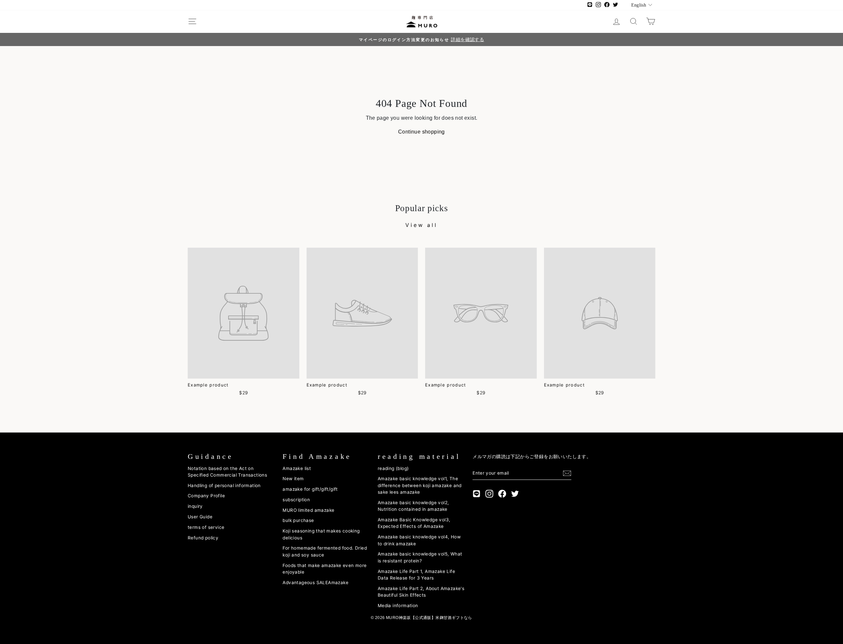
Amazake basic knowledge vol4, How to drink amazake (419, 540)
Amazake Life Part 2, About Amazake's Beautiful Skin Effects (421, 592)
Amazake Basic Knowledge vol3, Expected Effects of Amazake (414, 523)
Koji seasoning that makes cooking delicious (321, 534)
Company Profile (206, 495)
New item (293, 478)
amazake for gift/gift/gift (310, 489)
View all (421, 225)
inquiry (195, 506)
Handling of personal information (224, 485)
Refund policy (203, 537)
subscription (296, 499)
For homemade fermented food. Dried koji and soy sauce (325, 551)
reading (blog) (393, 468)
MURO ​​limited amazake (308, 510)
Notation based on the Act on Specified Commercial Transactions (227, 472)
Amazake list (297, 468)
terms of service (206, 527)
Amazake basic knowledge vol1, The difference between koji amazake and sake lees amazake (420, 485)
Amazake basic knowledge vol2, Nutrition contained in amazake (413, 506)
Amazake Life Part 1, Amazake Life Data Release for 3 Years (416, 575)
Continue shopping (421, 132)
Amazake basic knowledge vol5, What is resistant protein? (420, 557)
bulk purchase (298, 520)
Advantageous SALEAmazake (315, 582)
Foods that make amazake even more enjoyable (325, 569)
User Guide (200, 516)
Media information (398, 605)
